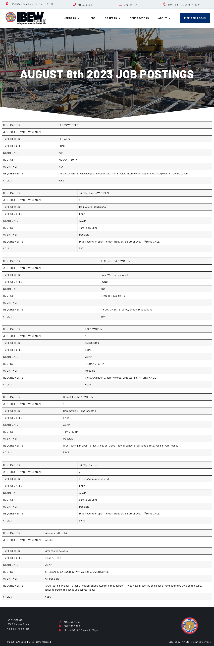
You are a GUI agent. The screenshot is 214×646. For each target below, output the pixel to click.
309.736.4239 (85, 4)
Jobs (92, 18)
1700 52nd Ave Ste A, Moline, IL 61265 (32, 4)
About (162, 18)
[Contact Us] (120, 4)
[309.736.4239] (74, 4)
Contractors (139, 18)
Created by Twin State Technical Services (190, 641)
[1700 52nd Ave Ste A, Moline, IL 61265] (7, 4)
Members (70, 18)
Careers (111, 18)
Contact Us (130, 4)
